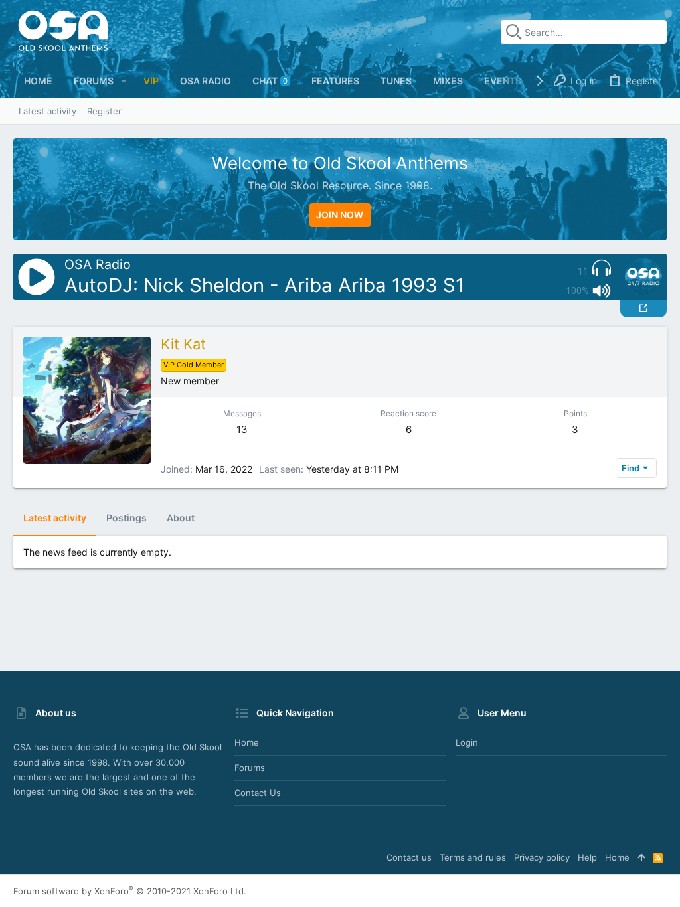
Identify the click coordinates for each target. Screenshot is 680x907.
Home (246, 742)
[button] (124, 81)
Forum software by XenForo (129, 891)
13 (242, 429)
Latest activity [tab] (54, 517)
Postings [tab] (126, 517)
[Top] (641, 857)
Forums (249, 767)
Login (467, 742)
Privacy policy (542, 857)
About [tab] (181, 517)
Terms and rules (473, 857)
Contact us (257, 792)
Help (587, 857)
